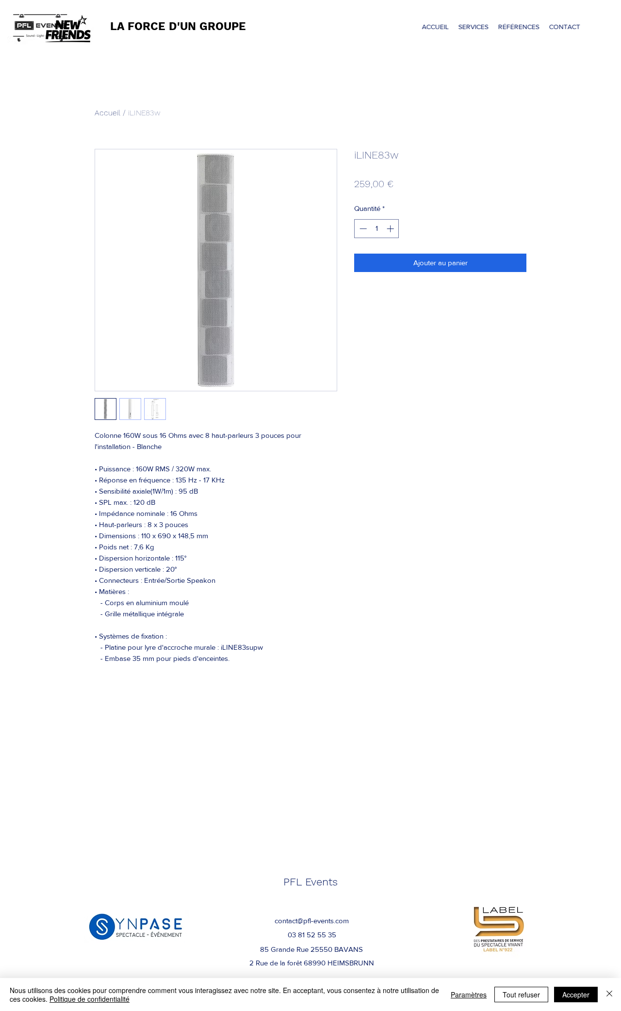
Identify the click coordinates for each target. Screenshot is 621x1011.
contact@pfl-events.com (312, 920)
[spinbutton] (377, 229)
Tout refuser (521, 994)
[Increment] (391, 229)
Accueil (107, 112)
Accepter (575, 994)
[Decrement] (362, 229)
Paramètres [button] (469, 994)
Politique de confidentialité (89, 999)
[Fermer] (609, 994)
